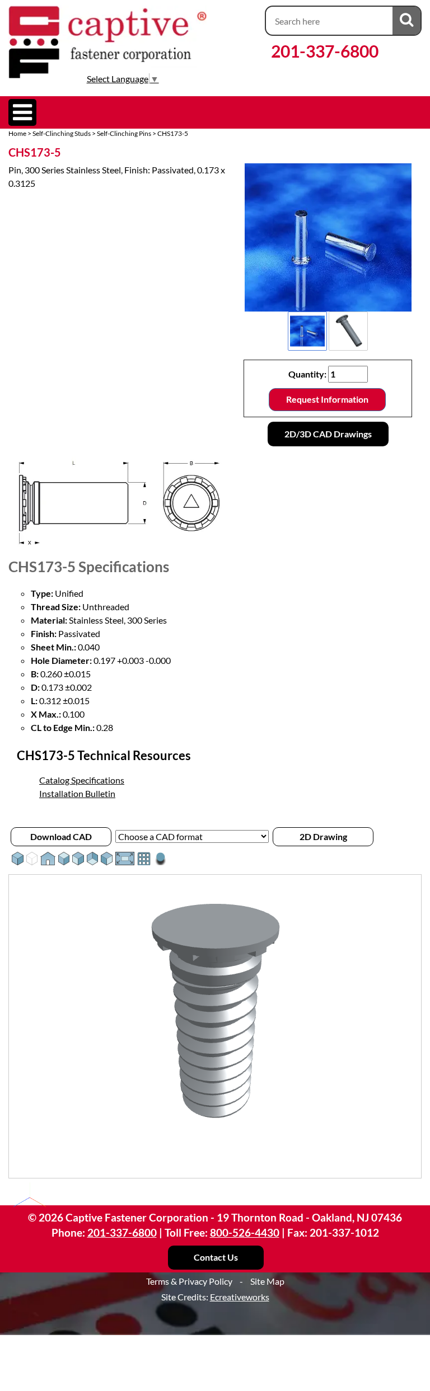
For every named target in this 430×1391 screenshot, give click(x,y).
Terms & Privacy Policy (189, 1281)
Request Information (327, 399)
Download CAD (61, 836)
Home (17, 133)
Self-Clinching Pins (124, 133)
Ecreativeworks (239, 1296)
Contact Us (216, 1257)
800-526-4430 (244, 1232)
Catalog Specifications (81, 780)
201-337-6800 (324, 51)
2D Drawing (323, 836)
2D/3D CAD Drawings (328, 433)
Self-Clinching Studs (61, 133)
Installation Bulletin (77, 793)
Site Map (267, 1281)
